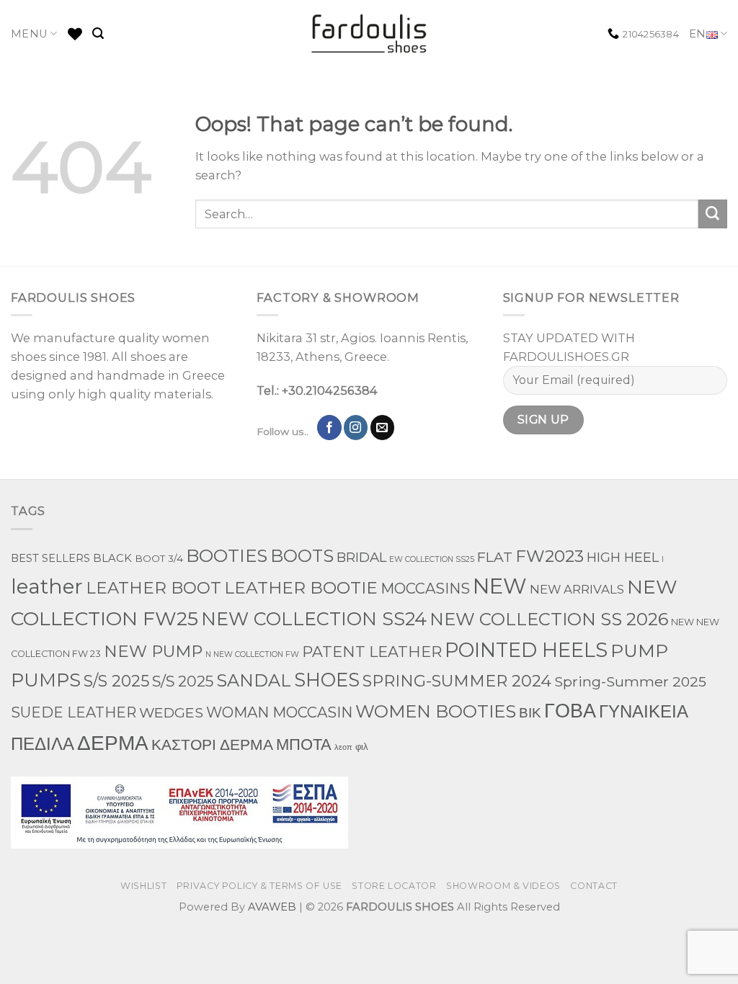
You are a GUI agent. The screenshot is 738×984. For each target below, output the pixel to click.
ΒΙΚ (530, 712)
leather (47, 586)
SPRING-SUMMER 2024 (457, 681)
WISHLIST (143, 885)
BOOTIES (226, 555)
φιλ (361, 746)
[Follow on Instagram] (356, 427)
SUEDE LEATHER (73, 712)
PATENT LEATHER (372, 652)
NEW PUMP (153, 651)
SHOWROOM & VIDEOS (503, 885)
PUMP (639, 650)
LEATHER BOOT (153, 588)
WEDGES (171, 712)
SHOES (327, 679)
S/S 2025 (116, 680)
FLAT (494, 557)
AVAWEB (272, 906)
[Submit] (712, 214)
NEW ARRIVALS (577, 589)
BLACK (112, 558)
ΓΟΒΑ (570, 711)
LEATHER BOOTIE (301, 587)
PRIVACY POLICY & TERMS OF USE (259, 885)
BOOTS (302, 555)
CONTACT (593, 885)
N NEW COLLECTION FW (252, 654)
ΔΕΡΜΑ (112, 742)
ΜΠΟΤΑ (304, 744)
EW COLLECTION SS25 (431, 559)
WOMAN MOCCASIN (279, 712)
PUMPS (46, 679)
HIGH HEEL (623, 557)
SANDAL (253, 680)
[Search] (98, 33)
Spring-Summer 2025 (630, 681)
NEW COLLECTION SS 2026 (549, 619)
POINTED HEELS (526, 650)
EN (697, 33)
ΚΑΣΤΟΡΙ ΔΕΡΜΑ (212, 744)
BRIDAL (361, 557)
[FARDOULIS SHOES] (369, 34)
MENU (29, 33)
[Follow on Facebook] (329, 427)
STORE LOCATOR (394, 885)
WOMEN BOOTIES (435, 711)
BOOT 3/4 (159, 558)
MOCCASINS (425, 588)
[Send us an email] (382, 427)
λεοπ (343, 747)
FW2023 (549, 556)
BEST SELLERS (50, 558)
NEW (500, 586)
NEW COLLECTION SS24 (314, 618)
